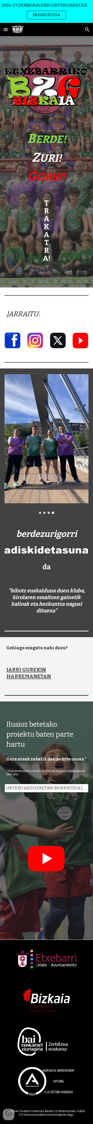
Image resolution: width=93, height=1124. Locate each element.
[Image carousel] (46, 444)
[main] (46, 157)
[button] (5, 29)
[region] (46, 11)
